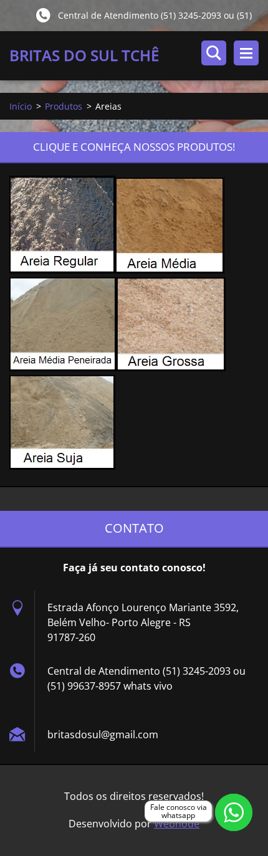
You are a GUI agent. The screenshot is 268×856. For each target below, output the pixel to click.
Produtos (63, 106)
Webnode (176, 823)
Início (20, 106)
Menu (246, 52)
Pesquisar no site (213, 52)
